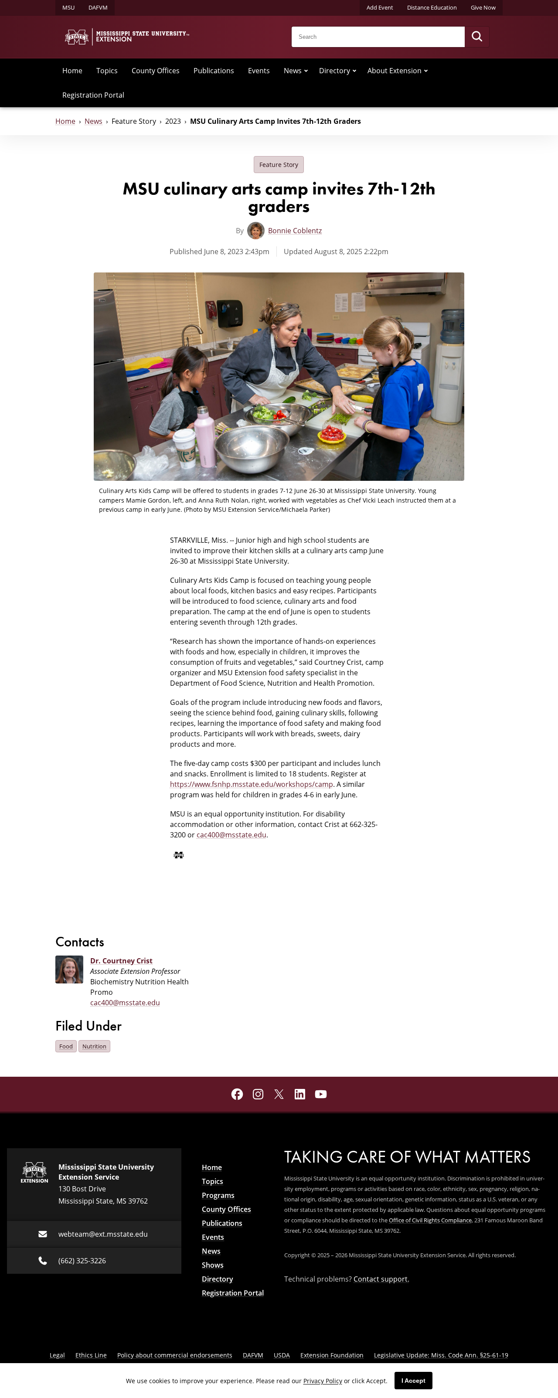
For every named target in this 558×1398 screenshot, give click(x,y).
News (293, 70)
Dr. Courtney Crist (121, 961)
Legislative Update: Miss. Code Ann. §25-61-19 (441, 1355)
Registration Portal (93, 95)
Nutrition (94, 1046)
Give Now (483, 7)
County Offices (156, 70)
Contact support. (381, 1279)
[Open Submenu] (306, 70)
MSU (68, 7)
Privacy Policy (322, 1381)
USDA (282, 1355)
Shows (213, 1265)
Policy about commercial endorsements (174, 1355)
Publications (214, 70)
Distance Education (432, 7)
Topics (107, 70)
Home (72, 70)
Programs (218, 1195)
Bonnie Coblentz (295, 230)
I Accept (413, 1380)
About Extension (394, 70)
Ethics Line (91, 1355)
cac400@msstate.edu (231, 835)
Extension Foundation (332, 1355)
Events (259, 70)
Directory (334, 70)
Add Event (380, 7)
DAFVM (98, 7)
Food (66, 1046)
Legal (57, 1355)
